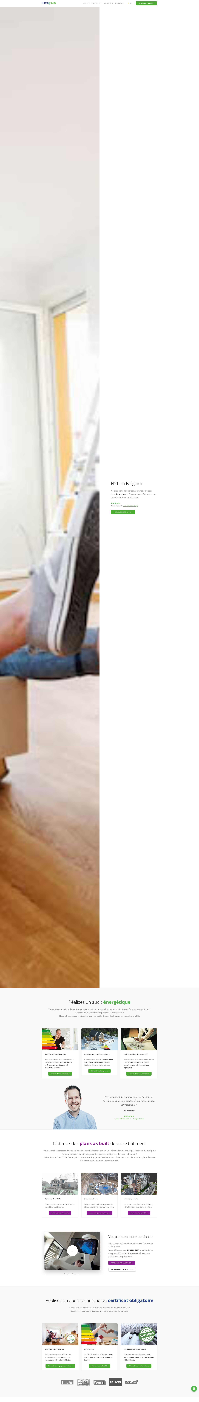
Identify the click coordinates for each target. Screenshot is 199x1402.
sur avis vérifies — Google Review (129, 1119)
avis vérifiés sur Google (130, 506)
